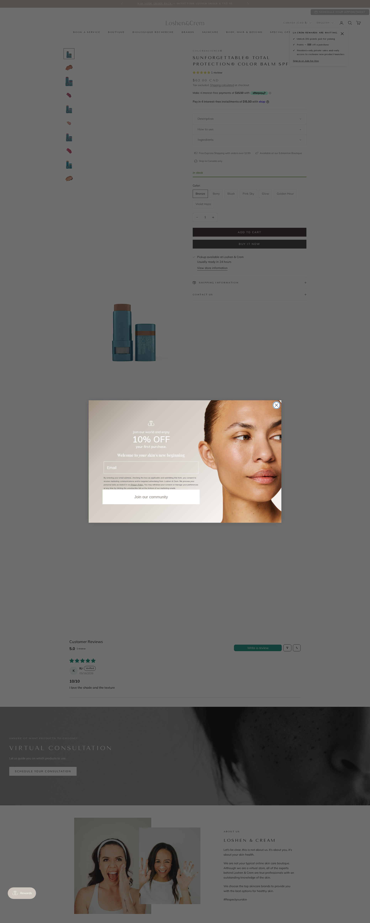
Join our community (151, 497)
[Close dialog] (276, 405)
